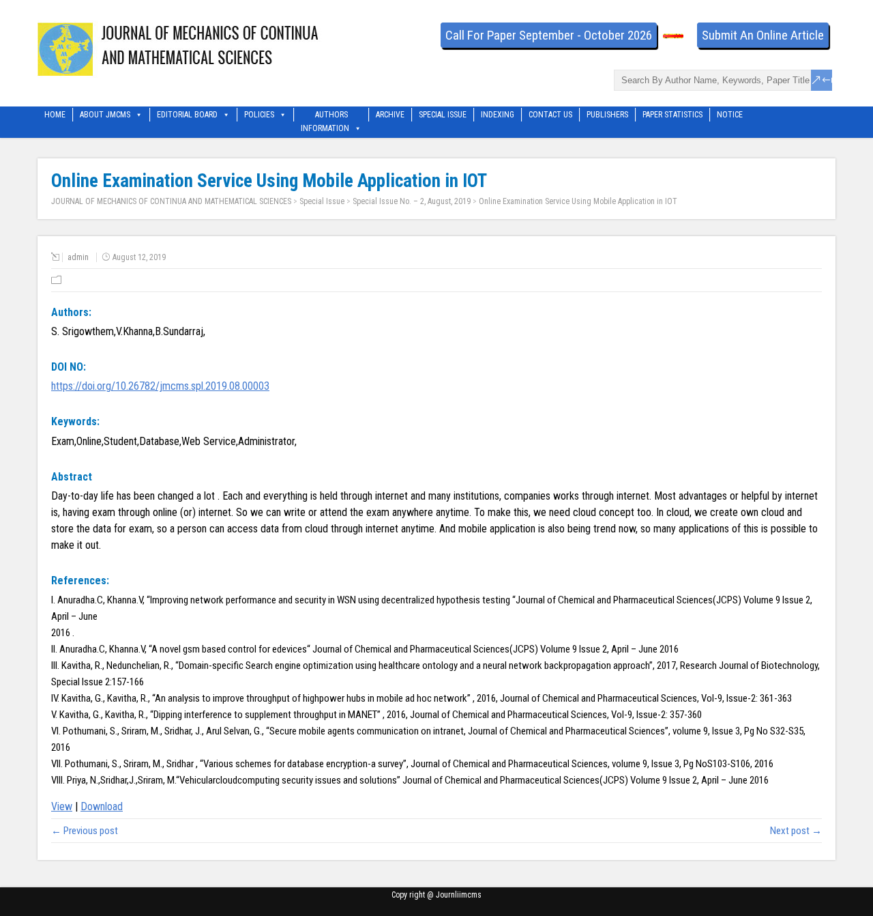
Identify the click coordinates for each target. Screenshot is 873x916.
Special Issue (443, 114)
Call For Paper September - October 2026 (548, 35)
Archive (390, 114)
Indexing (497, 114)
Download (101, 806)
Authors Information (325, 115)
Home (54, 114)
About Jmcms (105, 114)
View (61, 806)
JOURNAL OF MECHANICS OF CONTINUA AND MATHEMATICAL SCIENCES (171, 201)
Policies (259, 114)
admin (78, 257)
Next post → (796, 831)
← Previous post (84, 831)
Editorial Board (187, 114)
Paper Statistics (672, 114)
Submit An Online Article (763, 35)
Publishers (607, 114)
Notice (730, 114)
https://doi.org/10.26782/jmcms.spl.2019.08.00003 (160, 386)
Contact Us (550, 114)
